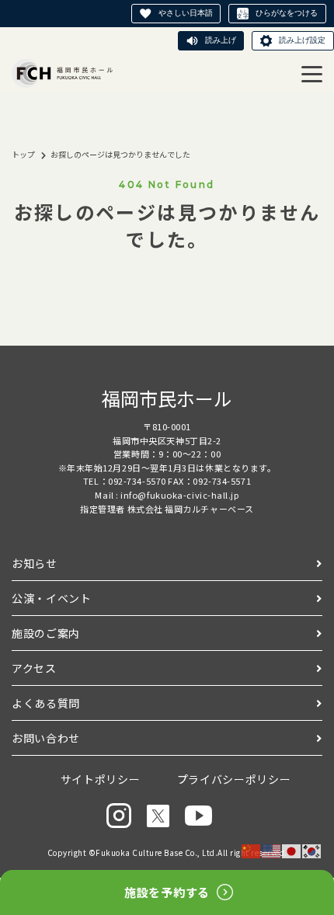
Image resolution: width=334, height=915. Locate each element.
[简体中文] (252, 850)
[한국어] (312, 850)
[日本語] (292, 850)
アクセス (34, 668)
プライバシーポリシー (234, 779)
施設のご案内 (46, 633)
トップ (23, 154)
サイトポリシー (101, 779)
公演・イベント (52, 598)
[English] (272, 850)
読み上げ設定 (302, 40)
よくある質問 (46, 703)
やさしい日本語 (185, 13)
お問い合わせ (46, 738)
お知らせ (34, 563)
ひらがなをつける (287, 13)
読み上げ (220, 40)
